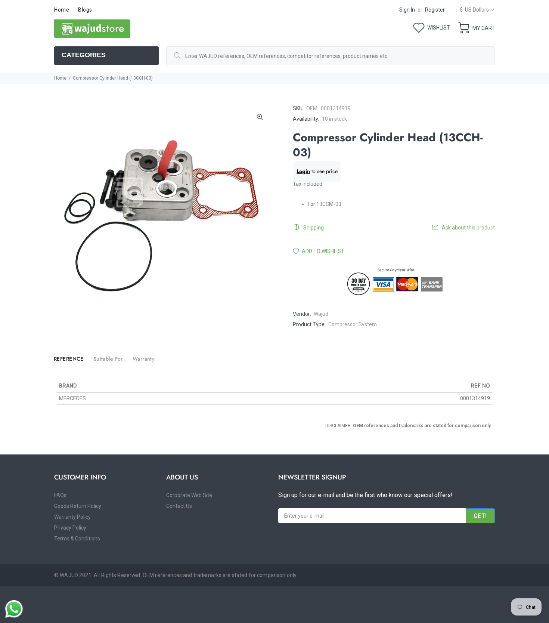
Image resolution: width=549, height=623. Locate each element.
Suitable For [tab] (108, 359)
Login (303, 171)
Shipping (313, 228)
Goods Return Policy (77, 506)
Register (435, 10)
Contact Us (179, 506)
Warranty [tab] (144, 359)
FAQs (60, 495)
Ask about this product (468, 228)
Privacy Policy (70, 528)
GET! (480, 515)
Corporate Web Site (189, 495)
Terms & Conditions (77, 539)
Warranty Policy (72, 517)
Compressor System (352, 324)
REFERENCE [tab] (69, 359)
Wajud (321, 314)
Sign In (407, 10)
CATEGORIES (84, 55)
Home (60, 78)
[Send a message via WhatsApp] (14, 609)
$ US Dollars (474, 10)
